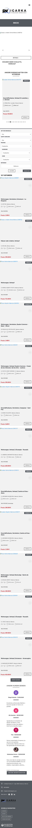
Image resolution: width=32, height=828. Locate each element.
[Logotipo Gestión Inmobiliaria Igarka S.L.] (14, 11)
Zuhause (4, 810)
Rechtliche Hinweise (6, 816)
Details (27, 117)
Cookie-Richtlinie (6, 819)
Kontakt (4, 813)
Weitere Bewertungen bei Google (16, 773)
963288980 (6, 787)
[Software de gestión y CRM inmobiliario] (7, 825)
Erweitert (27, 171)
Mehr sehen (16, 680)
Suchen (12, 170)
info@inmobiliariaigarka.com (10, 791)
